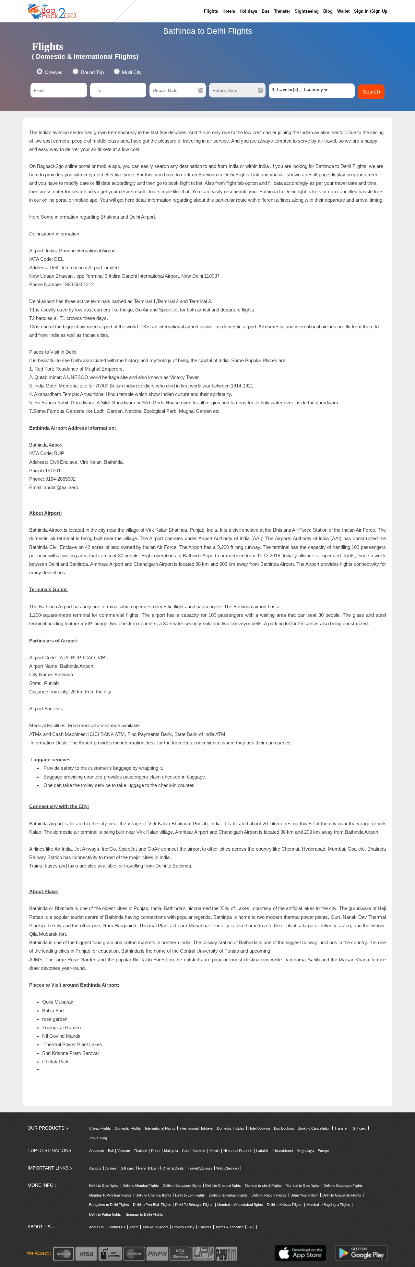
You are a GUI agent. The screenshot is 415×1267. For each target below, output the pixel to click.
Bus (265, 11)
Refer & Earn (148, 1168)
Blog (328, 11)
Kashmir (199, 1151)
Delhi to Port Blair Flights (152, 1205)
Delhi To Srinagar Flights (194, 1205)
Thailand (140, 1151)
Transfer (282, 11)
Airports (95, 1168)
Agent (133, 1227)
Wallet (343, 11)
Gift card (359, 1128)
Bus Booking (284, 1128)
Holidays (248, 11)
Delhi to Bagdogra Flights (343, 1185)
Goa (185, 1151)
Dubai (155, 1151)
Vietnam (123, 1151)
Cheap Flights (100, 1128)
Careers (204, 1227)
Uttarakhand (283, 1151)
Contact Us (116, 1227)
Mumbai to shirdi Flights (263, 1185)
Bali (110, 1151)
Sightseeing (307, 11)
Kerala (214, 1151)
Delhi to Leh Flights (190, 1195)
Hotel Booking (259, 1128)
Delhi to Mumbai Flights (141, 1185)
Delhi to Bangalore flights (182, 1185)
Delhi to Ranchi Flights (269, 1195)
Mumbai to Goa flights (303, 1185)
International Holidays (196, 1128)
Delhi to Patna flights (105, 1214)
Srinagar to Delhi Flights (144, 1214)
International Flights (160, 1128)
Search (371, 92)
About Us (96, 1227)
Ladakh (262, 1151)
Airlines (111, 1168)
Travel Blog (98, 1138)
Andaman (96, 1151)
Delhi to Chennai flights (223, 1185)
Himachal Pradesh (237, 1151)
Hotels (228, 11)
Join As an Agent (155, 1227)
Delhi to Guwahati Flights (228, 1195)
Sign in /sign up (370, 11)
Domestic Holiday (230, 1128)
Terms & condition (229, 1227)
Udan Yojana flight (304, 1195)
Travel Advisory (200, 1168)
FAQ (251, 1227)
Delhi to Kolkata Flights (284, 1205)
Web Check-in (227, 1168)
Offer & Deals (173, 1168)
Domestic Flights (128, 1128)
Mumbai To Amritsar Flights (110, 1195)
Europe (323, 1151)
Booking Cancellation (314, 1128)
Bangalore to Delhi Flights (109, 1205)
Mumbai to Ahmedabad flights (240, 1205)
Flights (211, 11)
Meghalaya (305, 1151)
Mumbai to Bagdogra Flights (328, 1205)
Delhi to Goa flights (104, 1185)
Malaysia (171, 1151)
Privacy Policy (183, 1227)
